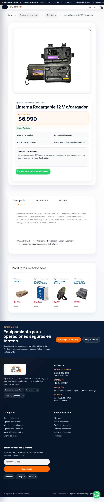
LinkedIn (32, 477)
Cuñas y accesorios (62, 422)
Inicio (10, 15)
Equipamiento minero (12, 422)
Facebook (9, 477)
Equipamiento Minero (28, 15)
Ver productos (91, 339)
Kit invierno (58, 418)
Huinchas (58, 436)
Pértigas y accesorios (63, 425)
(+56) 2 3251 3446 (61, 373)
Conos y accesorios (62, 432)
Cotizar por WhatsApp (68, 339)
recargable (30, 155)
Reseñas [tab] (63, 200)
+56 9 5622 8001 (61, 383)
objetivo (44, 158)
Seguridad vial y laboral (13, 425)
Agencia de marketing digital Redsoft (85, 494)
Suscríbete (27, 469)
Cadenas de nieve (11, 418)
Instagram (21, 477)
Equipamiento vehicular (13, 429)
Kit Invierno (51, 15)
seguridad (46, 244)
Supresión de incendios (13, 432)
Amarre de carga (10, 436)
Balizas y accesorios (62, 429)
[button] (90, 29)
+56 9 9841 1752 (61, 375)
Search (90, 7)
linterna (55, 244)
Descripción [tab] (18, 200)
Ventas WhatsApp (83, 2)
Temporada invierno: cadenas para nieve (21, 2)
